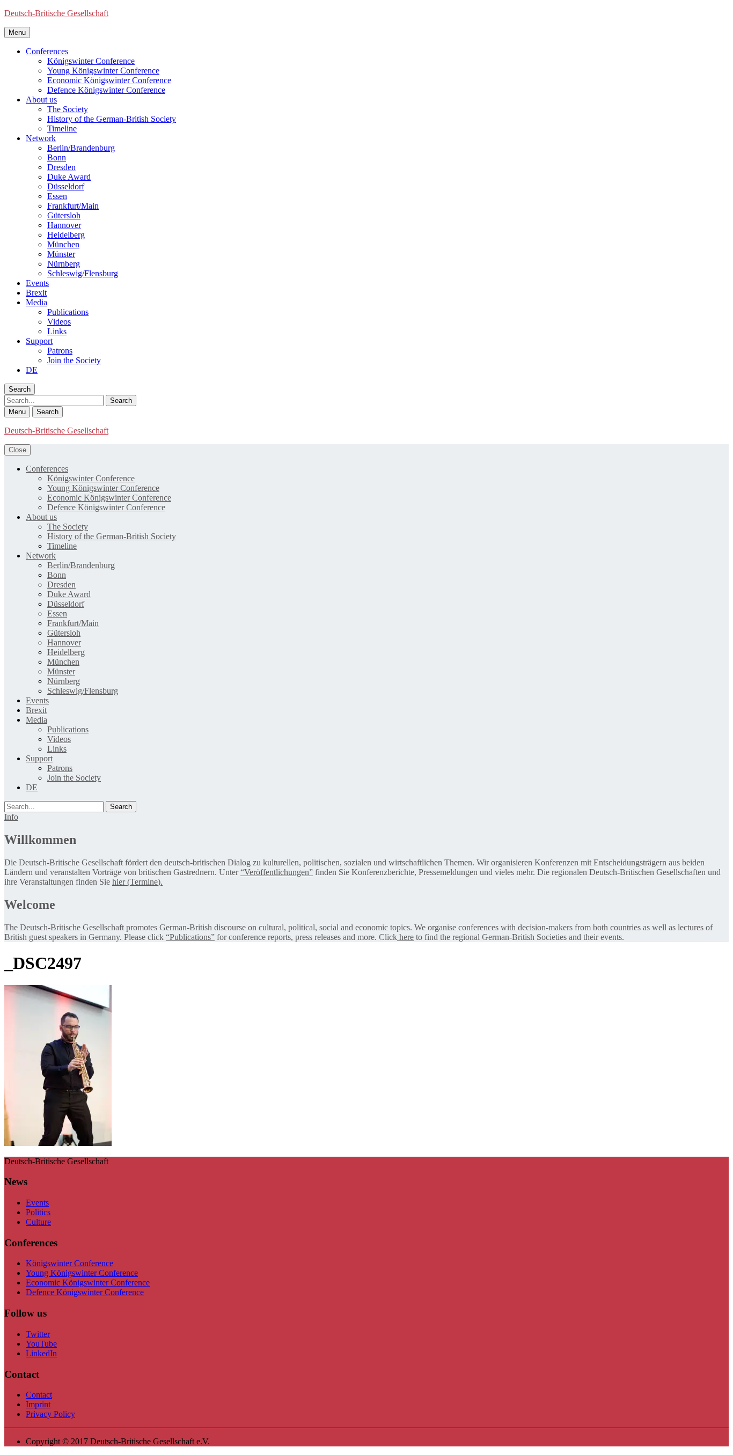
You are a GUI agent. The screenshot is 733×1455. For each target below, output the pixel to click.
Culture (38, 1221)
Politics (38, 1212)
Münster (61, 254)
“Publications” (190, 937)
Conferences (47, 51)
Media (36, 302)
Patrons (59, 350)
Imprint (38, 1404)
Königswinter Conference (91, 60)
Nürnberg (63, 263)
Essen (57, 196)
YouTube (41, 1343)
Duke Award (69, 176)
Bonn (56, 157)
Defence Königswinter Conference (106, 89)
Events (37, 283)
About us (41, 99)
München (63, 244)
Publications (68, 312)
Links (57, 331)
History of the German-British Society (111, 118)
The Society (67, 109)
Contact (39, 1394)
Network (41, 138)
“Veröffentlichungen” (276, 872)
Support (39, 341)
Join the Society (74, 360)
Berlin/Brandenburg (81, 147)
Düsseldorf (65, 186)
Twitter (38, 1334)
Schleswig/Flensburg (82, 273)
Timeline (62, 128)
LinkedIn (41, 1353)
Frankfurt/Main (73, 205)
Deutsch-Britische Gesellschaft (56, 13)
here (405, 937)
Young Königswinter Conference (103, 70)
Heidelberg (66, 234)
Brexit (36, 292)
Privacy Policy (50, 1414)
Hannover (64, 225)
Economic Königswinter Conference (109, 80)
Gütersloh (63, 215)
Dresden (61, 167)
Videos (59, 321)
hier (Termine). (137, 881)
